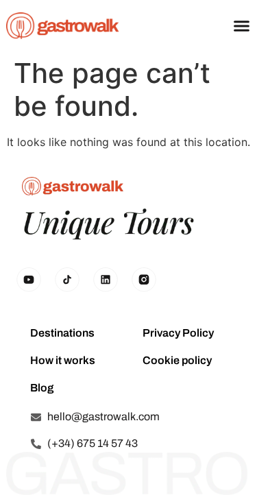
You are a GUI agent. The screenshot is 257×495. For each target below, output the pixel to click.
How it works (62, 360)
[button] (242, 26)
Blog (41, 388)
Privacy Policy (178, 333)
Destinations (62, 333)
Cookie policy (177, 360)
